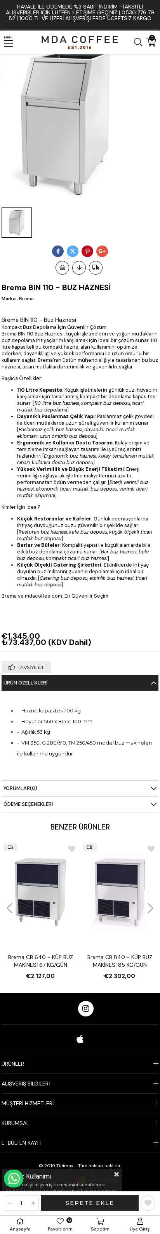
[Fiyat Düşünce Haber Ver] (79, 268)
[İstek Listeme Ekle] (62, 268)
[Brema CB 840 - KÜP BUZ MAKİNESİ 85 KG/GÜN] (119, 892)
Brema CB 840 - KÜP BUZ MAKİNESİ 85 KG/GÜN (119, 961)
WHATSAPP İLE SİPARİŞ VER (13, 1178)
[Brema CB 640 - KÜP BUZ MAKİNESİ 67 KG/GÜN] (40, 892)
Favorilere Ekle (71, 848)
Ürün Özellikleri (25, 682)
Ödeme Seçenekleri (28, 804)
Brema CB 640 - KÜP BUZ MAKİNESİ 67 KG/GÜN (40, 961)
